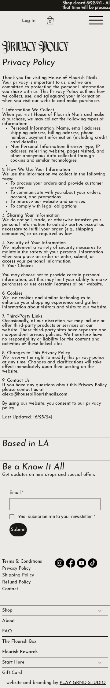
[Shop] (100, 610)
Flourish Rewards (20, 652)
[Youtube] (81, 563)
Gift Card (12, 673)
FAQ (7, 631)
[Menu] (96, 20)
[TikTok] (92, 563)
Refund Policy (16, 582)
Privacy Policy (16, 568)
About (8, 621)
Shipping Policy (18, 575)
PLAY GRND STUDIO (83, 683)
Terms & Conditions (22, 561)
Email (16, 493)
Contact (10, 589)
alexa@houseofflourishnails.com (34, 394)
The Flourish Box (19, 641)
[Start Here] (100, 662)
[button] (50, 20)
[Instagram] (59, 563)
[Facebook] (70, 563)
